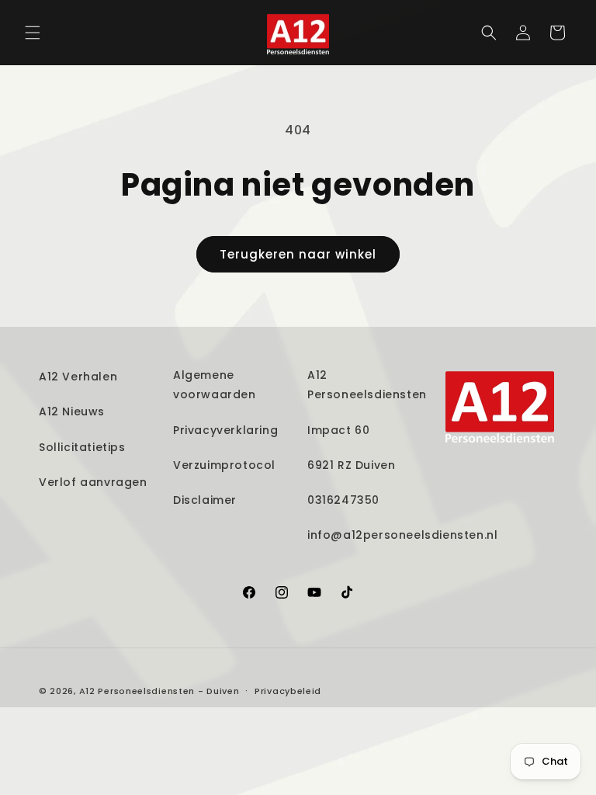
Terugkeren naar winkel (298, 254)
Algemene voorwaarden (214, 384)
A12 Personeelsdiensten (367, 384)
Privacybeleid (288, 691)
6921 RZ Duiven (351, 465)
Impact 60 (338, 430)
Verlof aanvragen (93, 482)
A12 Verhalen (78, 376)
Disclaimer (205, 500)
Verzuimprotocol (224, 465)
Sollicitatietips (82, 447)
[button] (33, 33)
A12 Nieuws (72, 411)
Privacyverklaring (225, 430)
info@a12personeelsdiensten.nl (402, 535)
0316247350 (343, 500)
